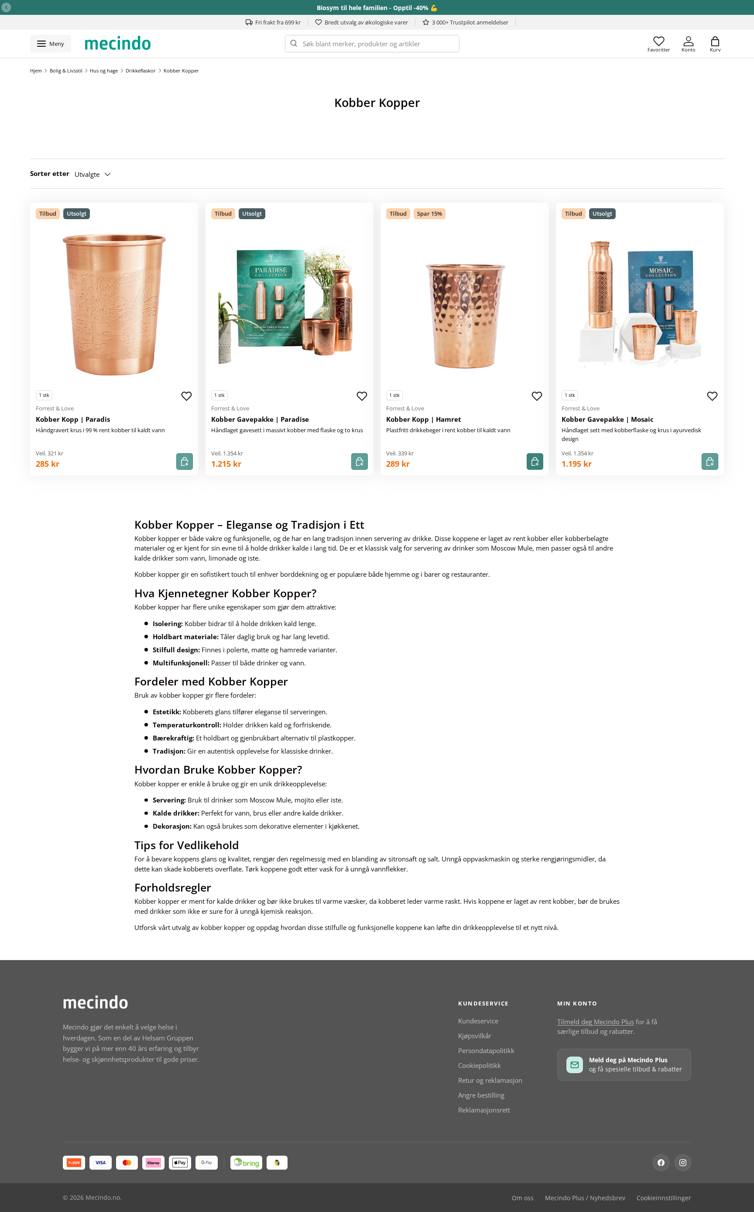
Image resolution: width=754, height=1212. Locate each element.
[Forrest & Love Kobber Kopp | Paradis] (114, 304)
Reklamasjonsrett (484, 1110)
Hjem (36, 70)
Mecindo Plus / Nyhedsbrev (585, 1198)
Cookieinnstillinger (664, 1198)
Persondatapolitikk (486, 1050)
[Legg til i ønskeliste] (187, 396)
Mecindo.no (103, 1198)
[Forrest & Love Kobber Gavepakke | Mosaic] (640, 304)
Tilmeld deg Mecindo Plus (595, 1021)
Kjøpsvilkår (474, 1036)
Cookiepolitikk (479, 1065)
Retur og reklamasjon (490, 1080)
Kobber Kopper (181, 70)
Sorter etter (49, 173)
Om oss (523, 1198)
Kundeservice (478, 1021)
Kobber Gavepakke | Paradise (260, 419)
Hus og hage (104, 70)
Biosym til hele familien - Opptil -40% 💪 (377, 7)
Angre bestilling (481, 1095)
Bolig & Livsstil (66, 70)
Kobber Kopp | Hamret (423, 419)
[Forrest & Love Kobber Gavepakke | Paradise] (289, 304)
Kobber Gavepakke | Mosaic (608, 419)
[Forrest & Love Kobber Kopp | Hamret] (464, 304)
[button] (715, 43)
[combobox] (372, 43)
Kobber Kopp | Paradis (73, 419)
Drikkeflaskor (141, 70)
